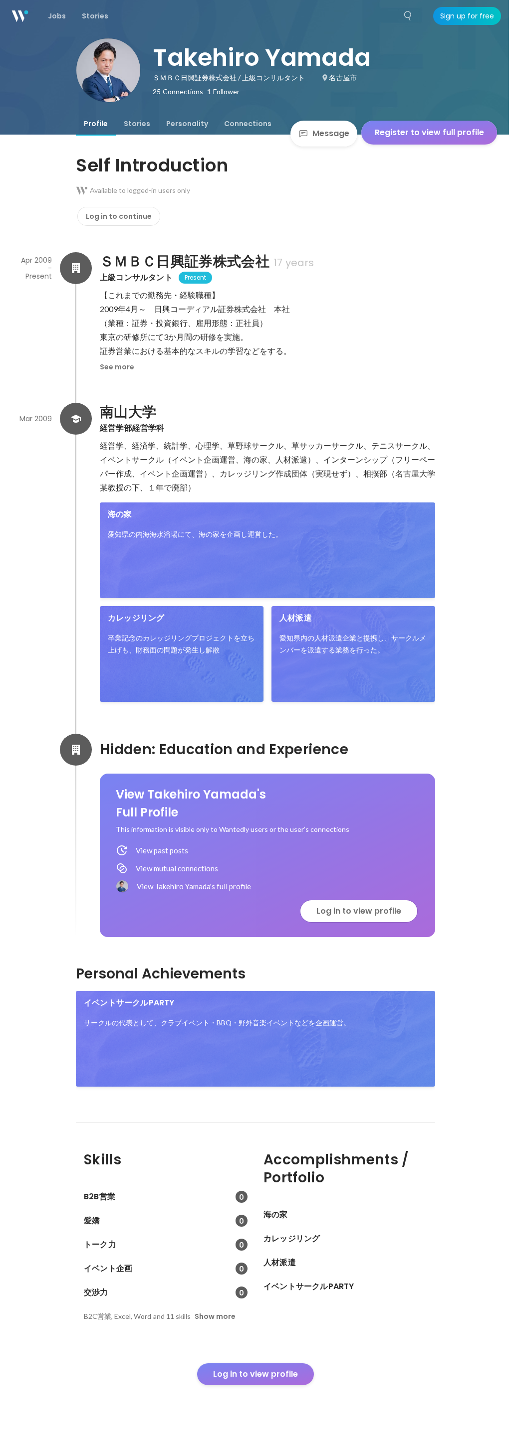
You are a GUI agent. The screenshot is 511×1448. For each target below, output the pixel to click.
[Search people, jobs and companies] (408, 16)
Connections (247, 124)
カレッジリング (136, 618)
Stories (137, 124)
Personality (187, 124)
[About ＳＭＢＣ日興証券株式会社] (76, 268)
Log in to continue (119, 216)
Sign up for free (467, 16)
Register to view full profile (429, 132)
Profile (96, 124)
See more (117, 367)
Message (330, 133)
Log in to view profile (358, 911)
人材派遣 (295, 618)
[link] (267, 550)
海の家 (120, 514)
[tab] (96, 124)
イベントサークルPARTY (129, 1002)
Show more (215, 1316)
